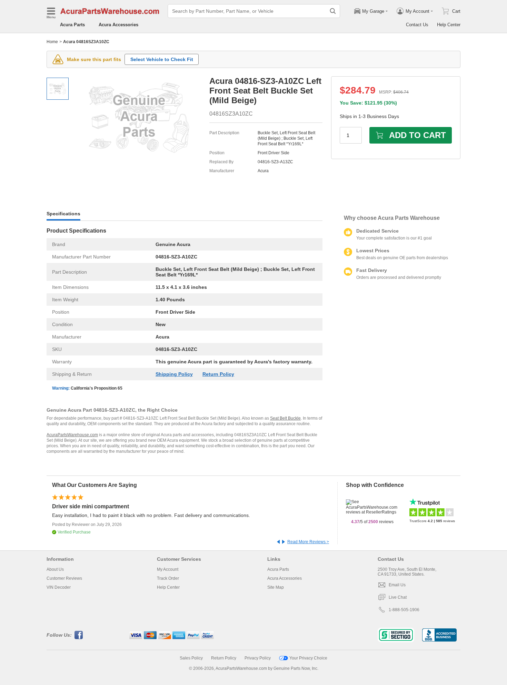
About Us (55, 569)
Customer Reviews (64, 578)
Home (52, 41)
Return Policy (218, 374)
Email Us (397, 585)
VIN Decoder (59, 587)
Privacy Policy (258, 658)
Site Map (275, 587)
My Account (167, 569)
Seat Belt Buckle (285, 418)
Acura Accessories (118, 24)
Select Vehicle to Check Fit (161, 59)
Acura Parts (72, 24)
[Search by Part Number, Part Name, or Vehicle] (333, 11)
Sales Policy (191, 658)
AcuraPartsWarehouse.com (72, 434)
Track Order (168, 578)
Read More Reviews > (308, 541)
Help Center (448, 24)
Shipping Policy (174, 374)
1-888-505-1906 (404, 609)
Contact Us (417, 24)
